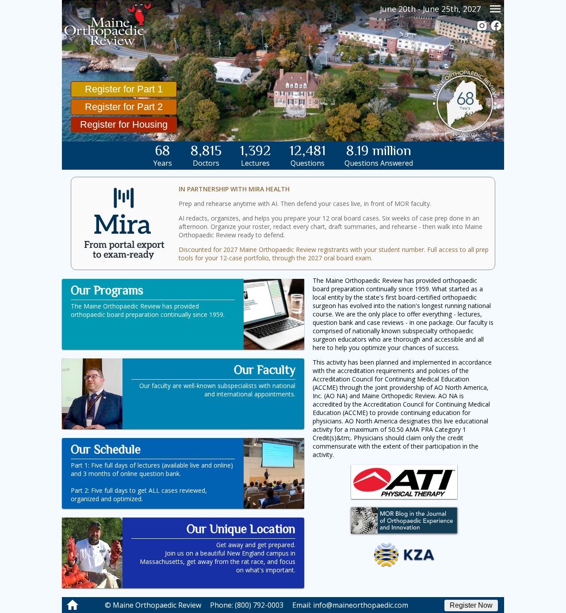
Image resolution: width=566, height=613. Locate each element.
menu (495, 9)
